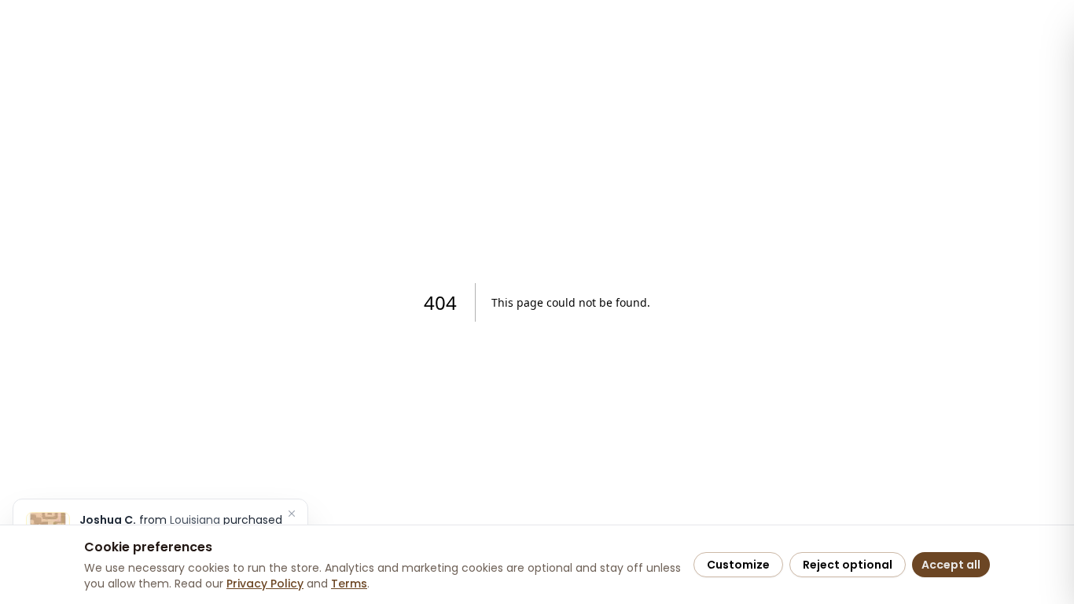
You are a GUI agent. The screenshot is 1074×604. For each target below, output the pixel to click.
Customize (738, 565)
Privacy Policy (264, 583)
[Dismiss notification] (291, 513)
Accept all (950, 565)
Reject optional (847, 565)
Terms (349, 583)
